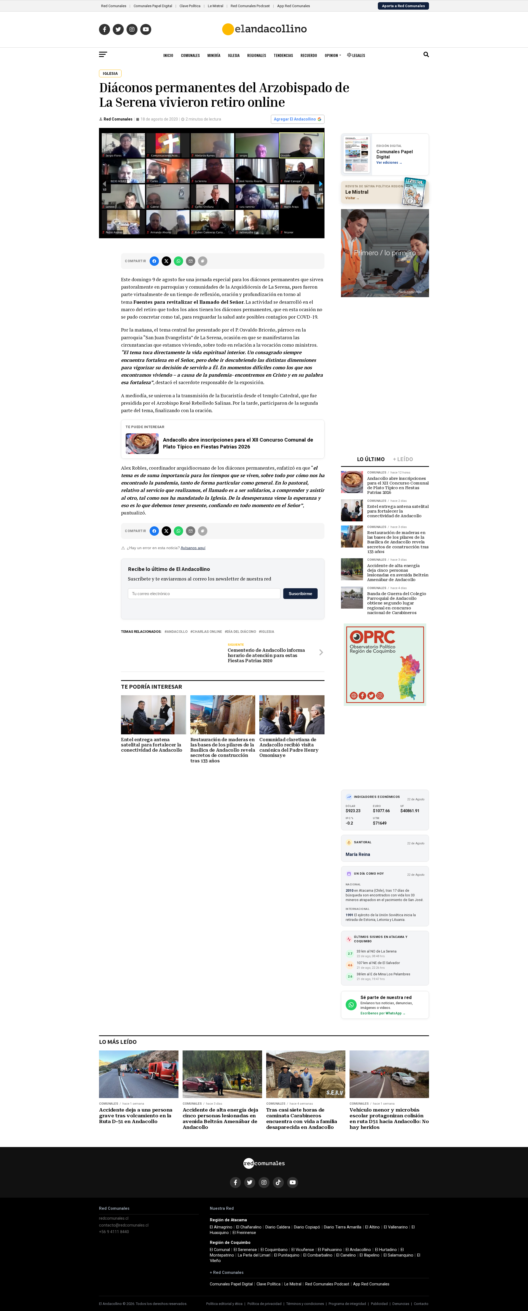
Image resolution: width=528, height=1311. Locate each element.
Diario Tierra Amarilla (342, 1227)
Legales (358, 55)
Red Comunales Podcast (250, 6)
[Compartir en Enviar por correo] (190, 261)
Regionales (256, 55)
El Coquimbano (274, 1249)
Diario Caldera (277, 1227)
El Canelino (346, 1255)
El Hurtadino (386, 1249)
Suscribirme (300, 593)
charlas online (207, 632)
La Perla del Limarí (254, 1255)
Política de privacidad (265, 1304)
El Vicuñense (303, 1249)
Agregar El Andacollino (295, 119)
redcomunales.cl (113, 1218)
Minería (213, 55)
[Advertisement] (385, 335)
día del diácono (241, 632)
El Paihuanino (330, 1249)
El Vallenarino (396, 1227)
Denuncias (400, 1304)
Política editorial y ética (224, 1304)
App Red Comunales (293, 6)
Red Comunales (113, 6)
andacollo (177, 632)
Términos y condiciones (305, 1304)
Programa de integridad (347, 1304)
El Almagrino (221, 1227)
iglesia (267, 632)
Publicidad (379, 1304)
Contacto (421, 1304)
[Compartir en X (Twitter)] (166, 261)
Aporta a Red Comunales (403, 6)
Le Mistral (215, 6)
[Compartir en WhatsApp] (178, 261)
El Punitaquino (286, 1255)
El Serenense (245, 1249)
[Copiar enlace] (202, 261)
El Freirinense (244, 1232)
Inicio (168, 55)
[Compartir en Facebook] (154, 261)
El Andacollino (358, 1249)
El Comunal (220, 1249)
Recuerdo (309, 55)
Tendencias (283, 55)
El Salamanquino (398, 1255)
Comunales (190, 55)
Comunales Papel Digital (153, 6)
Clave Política (190, 6)
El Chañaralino (249, 1227)
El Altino (372, 1227)
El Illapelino (370, 1255)
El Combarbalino (317, 1255)
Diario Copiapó (307, 1227)
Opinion (331, 55)
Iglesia (234, 55)
